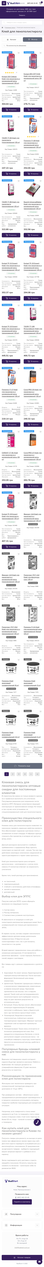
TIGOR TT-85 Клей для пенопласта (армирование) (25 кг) (10, 204)
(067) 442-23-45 (32, 3)
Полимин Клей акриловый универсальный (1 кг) (32, 734)
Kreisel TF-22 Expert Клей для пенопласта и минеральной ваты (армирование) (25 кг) (11, 329)
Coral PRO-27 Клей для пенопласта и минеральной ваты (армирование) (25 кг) (33, 456)
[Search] (4, 22)
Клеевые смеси (10, 27)
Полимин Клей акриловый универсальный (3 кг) (32, 683)
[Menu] (4, 3)
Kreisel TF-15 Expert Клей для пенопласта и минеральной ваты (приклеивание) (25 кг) (33, 266)
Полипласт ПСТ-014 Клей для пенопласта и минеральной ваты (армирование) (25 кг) (11, 630)
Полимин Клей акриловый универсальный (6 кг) (10, 683)
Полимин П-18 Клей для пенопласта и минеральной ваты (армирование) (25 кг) (32, 144)
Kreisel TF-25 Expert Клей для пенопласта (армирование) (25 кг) (10, 516)
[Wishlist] (18, 53)
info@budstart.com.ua (22, 1247)
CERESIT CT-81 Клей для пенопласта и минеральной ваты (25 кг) (11, 456)
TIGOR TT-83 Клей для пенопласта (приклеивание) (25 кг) (11, 140)
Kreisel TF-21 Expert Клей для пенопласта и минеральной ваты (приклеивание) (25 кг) (11, 266)
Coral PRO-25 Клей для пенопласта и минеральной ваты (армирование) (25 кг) (33, 393)
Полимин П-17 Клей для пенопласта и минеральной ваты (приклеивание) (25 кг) (11, 393)
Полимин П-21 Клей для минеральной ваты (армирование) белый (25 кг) (33, 630)
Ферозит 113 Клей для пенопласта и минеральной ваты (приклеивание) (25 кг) (11, 578)
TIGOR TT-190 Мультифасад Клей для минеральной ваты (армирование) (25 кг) (33, 329)
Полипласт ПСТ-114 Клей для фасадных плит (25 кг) (31, 577)
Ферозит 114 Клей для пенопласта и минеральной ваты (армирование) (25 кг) (32, 517)
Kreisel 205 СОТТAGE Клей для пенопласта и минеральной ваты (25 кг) (33, 77)
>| (37, 774)
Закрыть (22, 15)
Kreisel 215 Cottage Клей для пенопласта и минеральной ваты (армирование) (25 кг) (11, 80)
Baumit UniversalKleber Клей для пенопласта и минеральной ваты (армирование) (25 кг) (33, 205)
